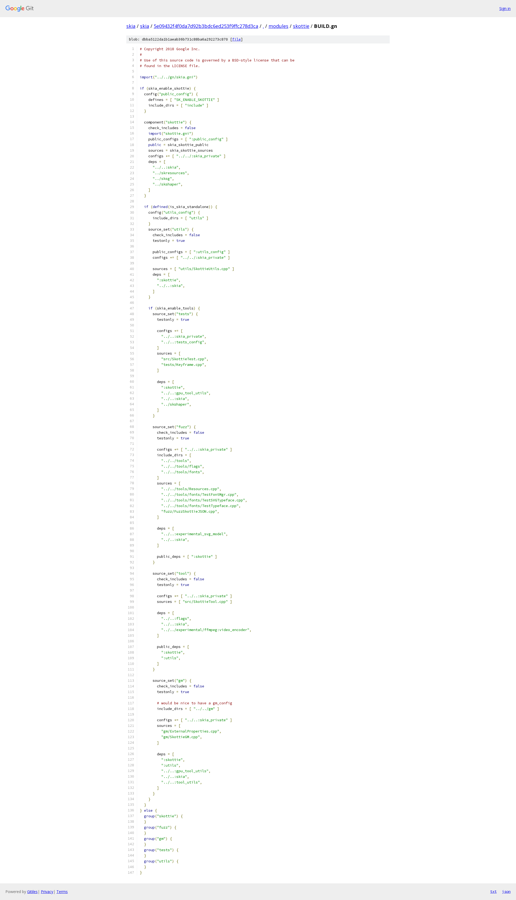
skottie (301, 26)
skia (130, 26)
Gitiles (32, 891)
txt (493, 891)
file (236, 39)
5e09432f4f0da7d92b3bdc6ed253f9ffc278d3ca (206, 26)
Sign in (505, 8)
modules (278, 26)
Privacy (47, 891)
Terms (62, 891)
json (506, 891)
